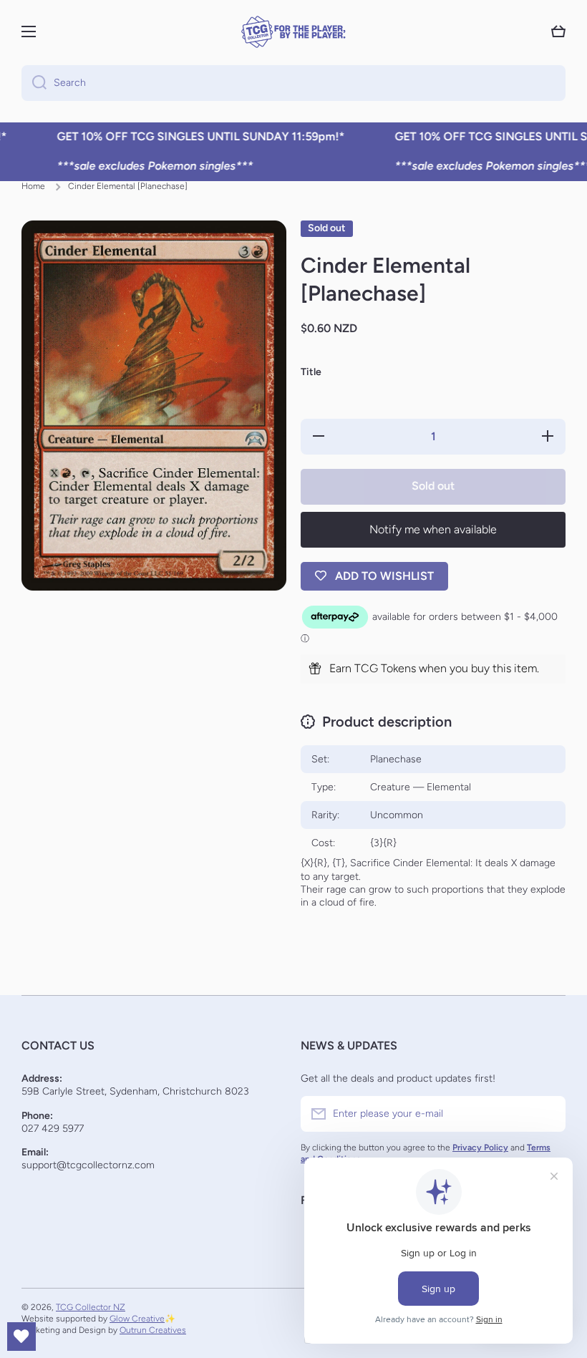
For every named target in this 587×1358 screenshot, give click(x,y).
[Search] (34, 83)
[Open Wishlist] (21, 1336)
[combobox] (293, 83)
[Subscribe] (548, 1114)
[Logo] (293, 31)
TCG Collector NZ (90, 1307)
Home (33, 186)
